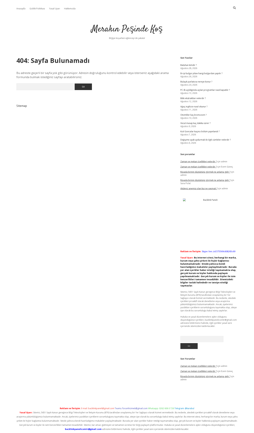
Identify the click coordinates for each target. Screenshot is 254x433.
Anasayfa (20, 8)
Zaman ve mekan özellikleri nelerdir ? (198, 161)
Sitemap (21, 106)
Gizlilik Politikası (37, 8)
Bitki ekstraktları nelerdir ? (193, 98)
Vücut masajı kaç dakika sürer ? (195, 123)
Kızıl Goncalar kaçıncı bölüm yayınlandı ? (199, 131)
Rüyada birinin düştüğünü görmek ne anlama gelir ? (205, 171)
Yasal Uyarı (54, 8)
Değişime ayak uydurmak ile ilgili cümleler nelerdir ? (205, 139)
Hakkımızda (70, 8)
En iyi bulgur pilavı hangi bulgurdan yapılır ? (201, 73)
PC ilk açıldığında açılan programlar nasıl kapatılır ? (205, 90)
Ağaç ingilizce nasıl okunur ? (193, 106)
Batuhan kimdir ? (188, 65)
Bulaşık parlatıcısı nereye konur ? (196, 81)
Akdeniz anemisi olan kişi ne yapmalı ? (198, 188)
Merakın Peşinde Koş (127, 29)
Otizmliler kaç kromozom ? (193, 114)
